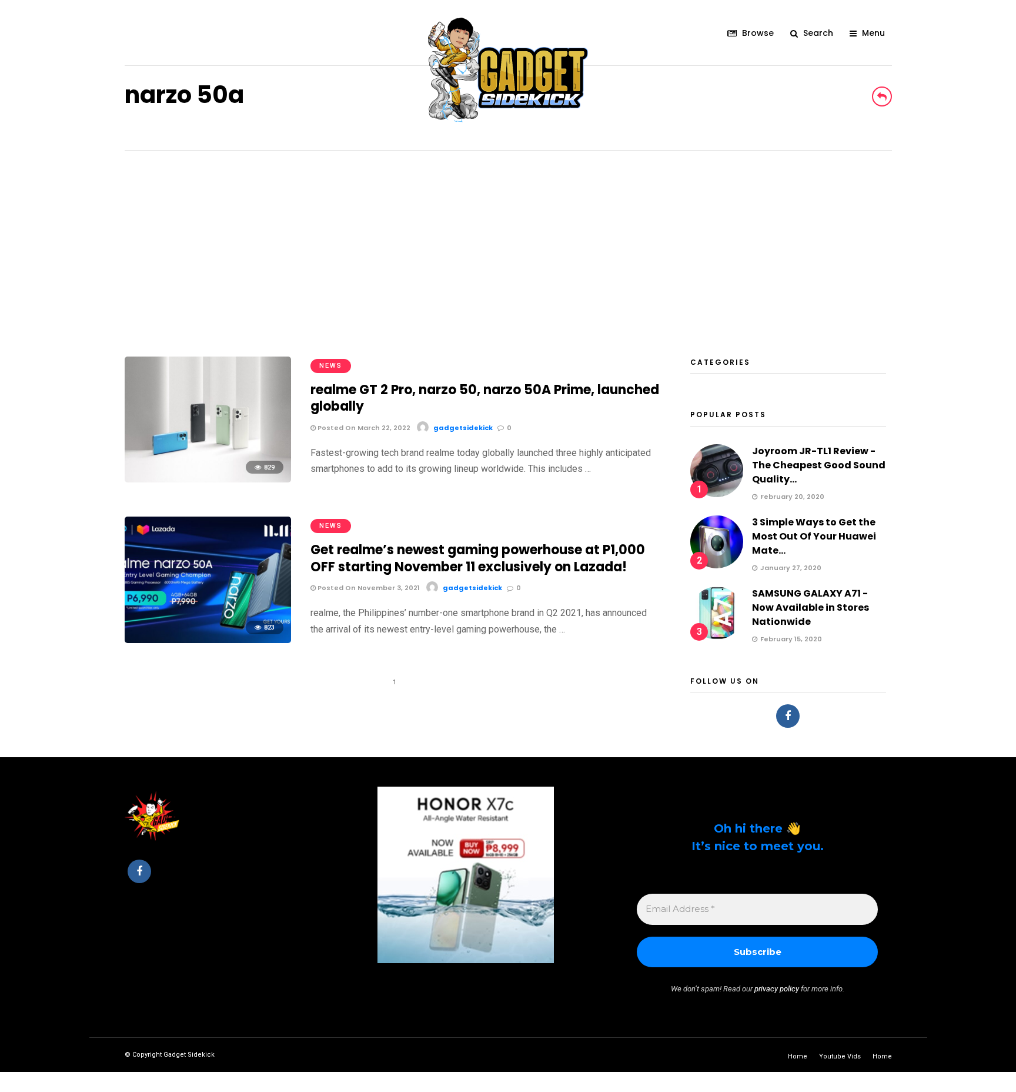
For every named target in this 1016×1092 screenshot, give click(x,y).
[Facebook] (788, 716)
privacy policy (776, 988)
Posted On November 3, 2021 (368, 587)
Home (797, 1056)
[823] (208, 639)
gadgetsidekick (463, 427)
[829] (208, 479)
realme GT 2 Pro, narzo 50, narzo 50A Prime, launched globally (484, 398)
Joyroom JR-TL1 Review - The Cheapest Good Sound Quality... (818, 465)
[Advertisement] (508, 239)
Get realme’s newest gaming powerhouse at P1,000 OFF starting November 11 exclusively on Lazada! (477, 558)
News (330, 365)
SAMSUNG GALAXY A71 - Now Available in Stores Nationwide (810, 607)
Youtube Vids (840, 1056)
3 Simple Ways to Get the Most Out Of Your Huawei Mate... (814, 536)
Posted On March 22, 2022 (363, 427)
